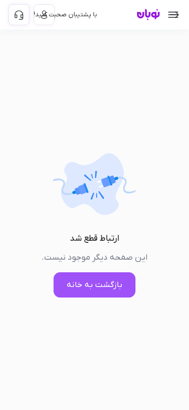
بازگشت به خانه (94, 285)
